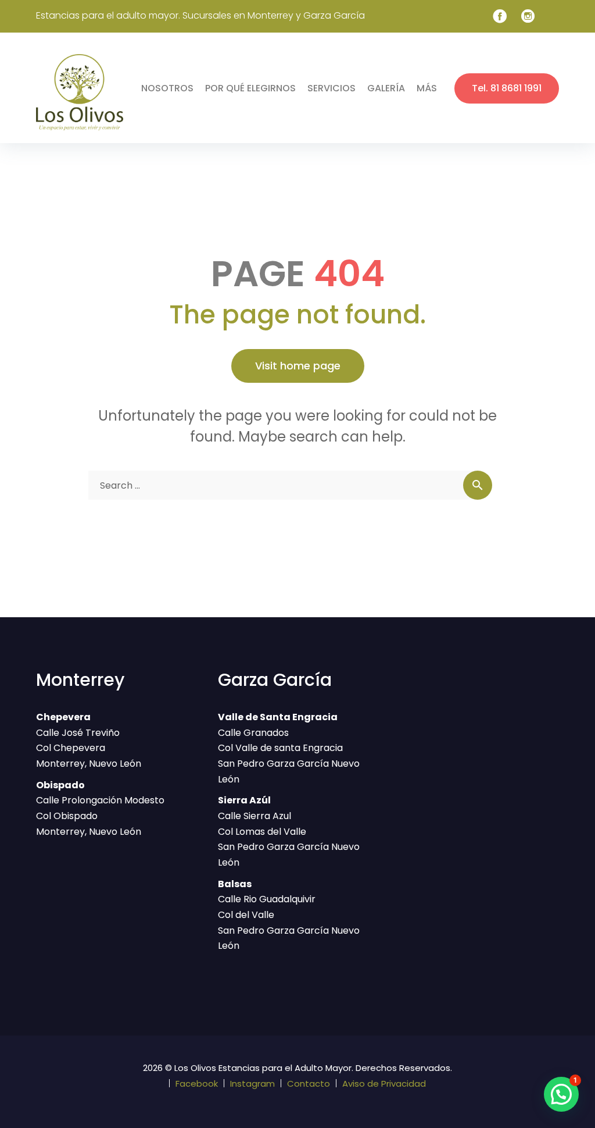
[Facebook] (499, 16)
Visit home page (297, 365)
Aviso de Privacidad (384, 1083)
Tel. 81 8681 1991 (507, 88)
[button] (561, 1094)
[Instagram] (528, 16)
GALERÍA (386, 88)
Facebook (196, 1083)
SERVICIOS (331, 88)
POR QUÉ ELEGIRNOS (250, 88)
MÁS (427, 88)
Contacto (308, 1083)
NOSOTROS (167, 88)
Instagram (252, 1083)
